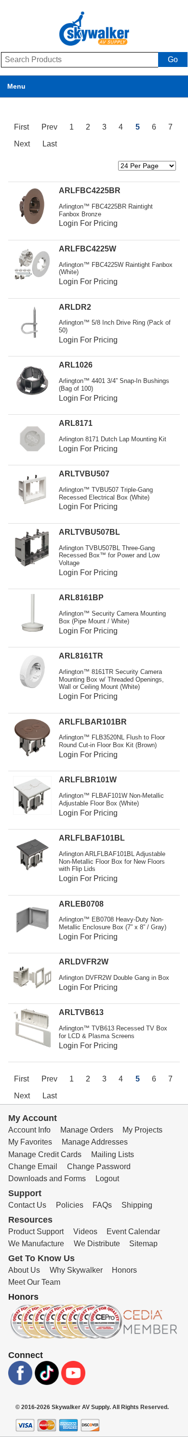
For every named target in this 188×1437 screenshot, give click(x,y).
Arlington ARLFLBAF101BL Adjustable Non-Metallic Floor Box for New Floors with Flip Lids (112, 861)
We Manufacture (36, 1243)
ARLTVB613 (81, 1012)
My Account (32, 1118)
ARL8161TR (81, 656)
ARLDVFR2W (83, 962)
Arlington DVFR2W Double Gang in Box (114, 977)
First (21, 127)
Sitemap (143, 1243)
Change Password (99, 1166)
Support (24, 1193)
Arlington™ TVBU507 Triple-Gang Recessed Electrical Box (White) (106, 493)
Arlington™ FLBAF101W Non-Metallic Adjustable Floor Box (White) (111, 799)
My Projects (142, 1130)
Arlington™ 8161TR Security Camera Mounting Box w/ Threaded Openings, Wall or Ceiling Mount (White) (111, 679)
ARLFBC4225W (87, 249)
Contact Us (27, 1205)
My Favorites (30, 1142)
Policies (69, 1205)
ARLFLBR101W (88, 780)
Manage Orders (86, 1130)
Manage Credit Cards (44, 1154)
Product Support (36, 1231)
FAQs (102, 1205)
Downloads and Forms (47, 1178)
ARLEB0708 (81, 904)
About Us (24, 1270)
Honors (124, 1270)
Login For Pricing (88, 223)
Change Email (32, 1166)
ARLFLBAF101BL (92, 838)
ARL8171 (76, 423)
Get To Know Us (41, 1258)
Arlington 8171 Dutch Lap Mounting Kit (112, 439)
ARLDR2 (75, 307)
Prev (49, 127)
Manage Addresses (95, 1142)
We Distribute (97, 1243)
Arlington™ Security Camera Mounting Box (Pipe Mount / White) (112, 617)
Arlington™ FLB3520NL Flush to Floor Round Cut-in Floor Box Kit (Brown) (112, 741)
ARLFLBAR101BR (93, 722)
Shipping (136, 1205)
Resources (30, 1220)
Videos (85, 1231)
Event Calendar (133, 1231)
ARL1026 (76, 365)
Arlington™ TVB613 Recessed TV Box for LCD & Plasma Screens (113, 1032)
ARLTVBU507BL (89, 532)
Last (49, 144)
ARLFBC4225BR (90, 190)
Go (173, 59)
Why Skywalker (76, 1270)
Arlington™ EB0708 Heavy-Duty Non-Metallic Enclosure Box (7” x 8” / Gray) (112, 923)
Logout (107, 1178)
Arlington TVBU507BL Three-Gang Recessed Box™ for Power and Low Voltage (109, 555)
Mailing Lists (112, 1154)
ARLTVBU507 (84, 474)
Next (22, 144)
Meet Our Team (34, 1282)
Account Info (29, 1130)
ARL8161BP (81, 597)
